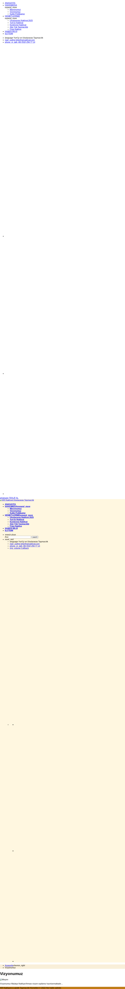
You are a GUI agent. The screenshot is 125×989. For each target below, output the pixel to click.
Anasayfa (9, 965)
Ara (6, 537)
